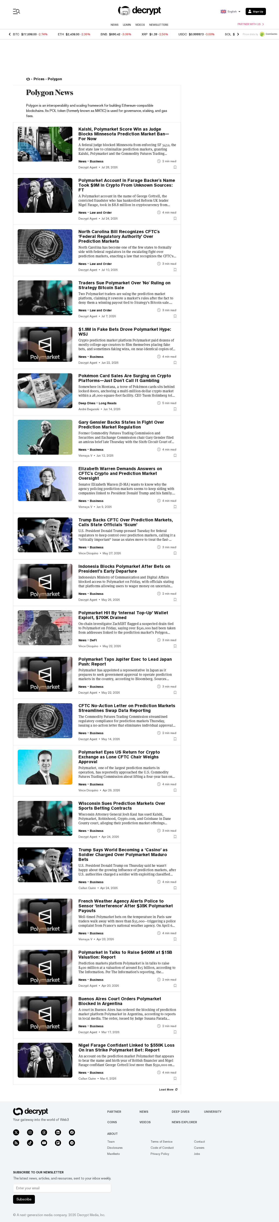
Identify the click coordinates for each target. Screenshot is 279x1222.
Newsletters (158, 24)
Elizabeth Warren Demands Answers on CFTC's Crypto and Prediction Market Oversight (120, 473)
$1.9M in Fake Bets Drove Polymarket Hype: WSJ (124, 331)
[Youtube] (44, 1143)
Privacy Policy (160, 1153)
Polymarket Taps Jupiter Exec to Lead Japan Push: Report (125, 661)
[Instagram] (30, 1132)
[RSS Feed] (16, 1143)
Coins (112, 1122)
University (212, 1111)
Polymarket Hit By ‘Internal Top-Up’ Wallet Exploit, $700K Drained (123, 615)
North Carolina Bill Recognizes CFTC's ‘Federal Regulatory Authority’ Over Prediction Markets (119, 236)
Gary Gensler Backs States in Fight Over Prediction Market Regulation (121, 424)
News (115, 24)
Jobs (197, 1153)
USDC (183, 34)
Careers (199, 1147)
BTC (16, 34)
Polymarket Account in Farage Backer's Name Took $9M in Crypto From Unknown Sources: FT (126, 185)
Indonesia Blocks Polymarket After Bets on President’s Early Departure (124, 568)
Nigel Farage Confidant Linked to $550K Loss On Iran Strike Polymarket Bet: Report (126, 1047)
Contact (199, 1141)
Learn (127, 24)
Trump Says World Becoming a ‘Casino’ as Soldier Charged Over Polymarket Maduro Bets (123, 854)
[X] (16, 1132)
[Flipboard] (58, 1143)
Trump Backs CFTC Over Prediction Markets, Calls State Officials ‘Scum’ (125, 522)
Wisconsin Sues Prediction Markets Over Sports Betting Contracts (121, 806)
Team (111, 1141)
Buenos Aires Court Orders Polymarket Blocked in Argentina (119, 1001)
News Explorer (184, 1122)
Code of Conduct (162, 1147)
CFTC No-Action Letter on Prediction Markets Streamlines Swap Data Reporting (126, 708)
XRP (145, 34)
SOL (228, 34)
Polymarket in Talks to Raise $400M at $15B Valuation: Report (125, 954)
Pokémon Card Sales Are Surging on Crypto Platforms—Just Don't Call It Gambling (124, 378)
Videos (140, 24)
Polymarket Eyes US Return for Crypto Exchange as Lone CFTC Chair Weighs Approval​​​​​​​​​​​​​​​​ (119, 757)
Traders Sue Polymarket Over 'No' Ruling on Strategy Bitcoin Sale (124, 285)
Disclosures (115, 1147)
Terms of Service (161, 1141)
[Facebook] (72, 1132)
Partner (114, 1111)
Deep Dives (180, 1111)
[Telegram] (72, 1143)
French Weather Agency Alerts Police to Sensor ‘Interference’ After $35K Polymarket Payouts (125, 906)
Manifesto (113, 1153)
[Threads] (44, 1132)
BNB (104, 34)
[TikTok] (30, 1143)
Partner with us (249, 24)
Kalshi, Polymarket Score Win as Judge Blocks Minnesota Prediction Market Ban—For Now (123, 134)
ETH (61, 34)
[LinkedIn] (58, 1132)
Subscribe (24, 1199)
